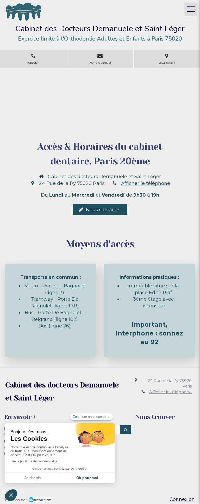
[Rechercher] (125, 429)
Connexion (182, 499)
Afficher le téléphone (145, 183)
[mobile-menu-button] (190, 9)
